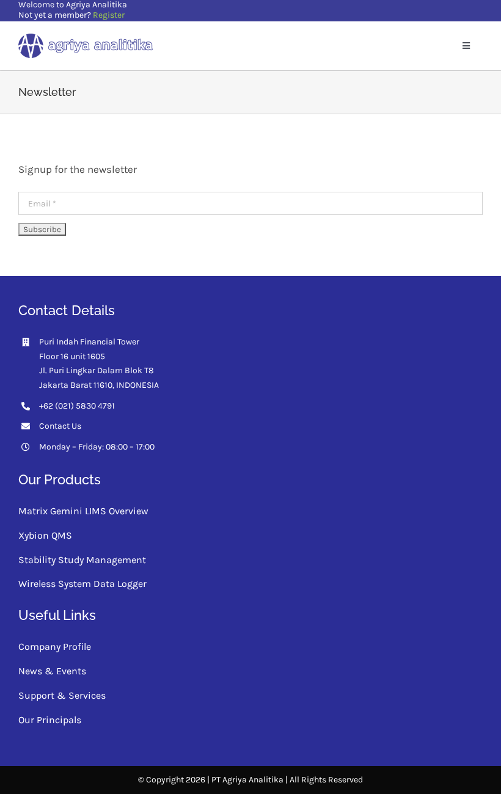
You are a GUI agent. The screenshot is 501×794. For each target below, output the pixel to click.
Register (109, 15)
